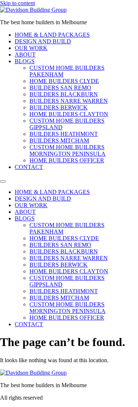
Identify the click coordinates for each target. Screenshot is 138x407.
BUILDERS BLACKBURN (63, 94)
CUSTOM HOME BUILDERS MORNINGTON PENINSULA (67, 150)
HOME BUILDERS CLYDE (64, 81)
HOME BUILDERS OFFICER (66, 160)
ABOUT (25, 54)
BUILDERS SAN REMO (60, 87)
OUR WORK (31, 48)
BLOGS (25, 61)
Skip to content (17, 3)
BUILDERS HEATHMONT (63, 134)
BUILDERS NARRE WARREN (68, 101)
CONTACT (29, 167)
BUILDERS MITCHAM (59, 140)
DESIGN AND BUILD (43, 41)
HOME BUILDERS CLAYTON (68, 114)
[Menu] (3, 181)
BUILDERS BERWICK (58, 107)
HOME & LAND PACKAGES (52, 35)
